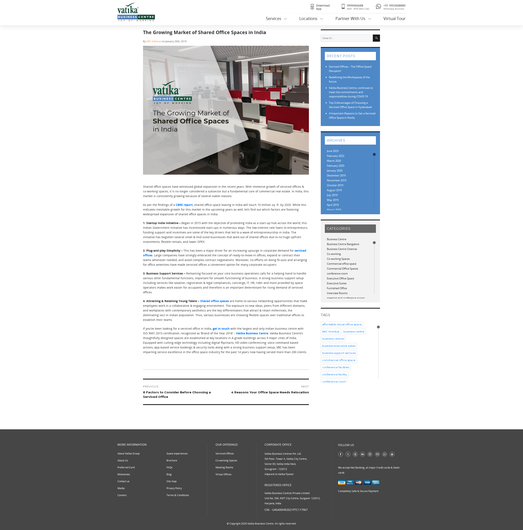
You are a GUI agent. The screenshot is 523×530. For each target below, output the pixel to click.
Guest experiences (177, 453)
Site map (172, 481)
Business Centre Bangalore (343, 244)
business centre (353, 331)
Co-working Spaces (338, 259)
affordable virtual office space (342, 324)
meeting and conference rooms (346, 298)
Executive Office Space (340, 278)
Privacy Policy (174, 488)
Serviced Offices (225, 453)
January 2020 (334, 170)
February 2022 (335, 156)
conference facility (334, 374)
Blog (169, 474)
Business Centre (336, 239)
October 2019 (335, 185)
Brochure (172, 460)
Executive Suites (336, 283)
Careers (122, 495)
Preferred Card (126, 467)
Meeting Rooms (224, 467)
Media (121, 488)
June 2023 (333, 151)
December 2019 (336, 175)
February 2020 (335, 165)
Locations (308, 18)
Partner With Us (350, 18)
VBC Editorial (153, 41)
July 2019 (332, 195)
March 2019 (334, 210)
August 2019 (334, 190)
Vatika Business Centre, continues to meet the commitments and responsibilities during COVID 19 (351, 92)
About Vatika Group (128, 453)
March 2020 (334, 161)
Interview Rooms (337, 293)
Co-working (334, 254)
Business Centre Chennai (342, 249)
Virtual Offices (223, 474)
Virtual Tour (394, 18)
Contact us (123, 481)
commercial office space (338, 360)
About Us (122, 460)
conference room (337, 273)
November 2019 (336, 180)
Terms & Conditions (178, 495)
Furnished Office (337, 288)
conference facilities (335, 367)
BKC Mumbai (330, 331)
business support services (339, 353)
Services (273, 18)
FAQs (169, 467)
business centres (333, 338)
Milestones (123, 474)
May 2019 (333, 200)
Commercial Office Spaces (342, 268)
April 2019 (333, 205)
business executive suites (338, 345)
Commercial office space (341, 264)
